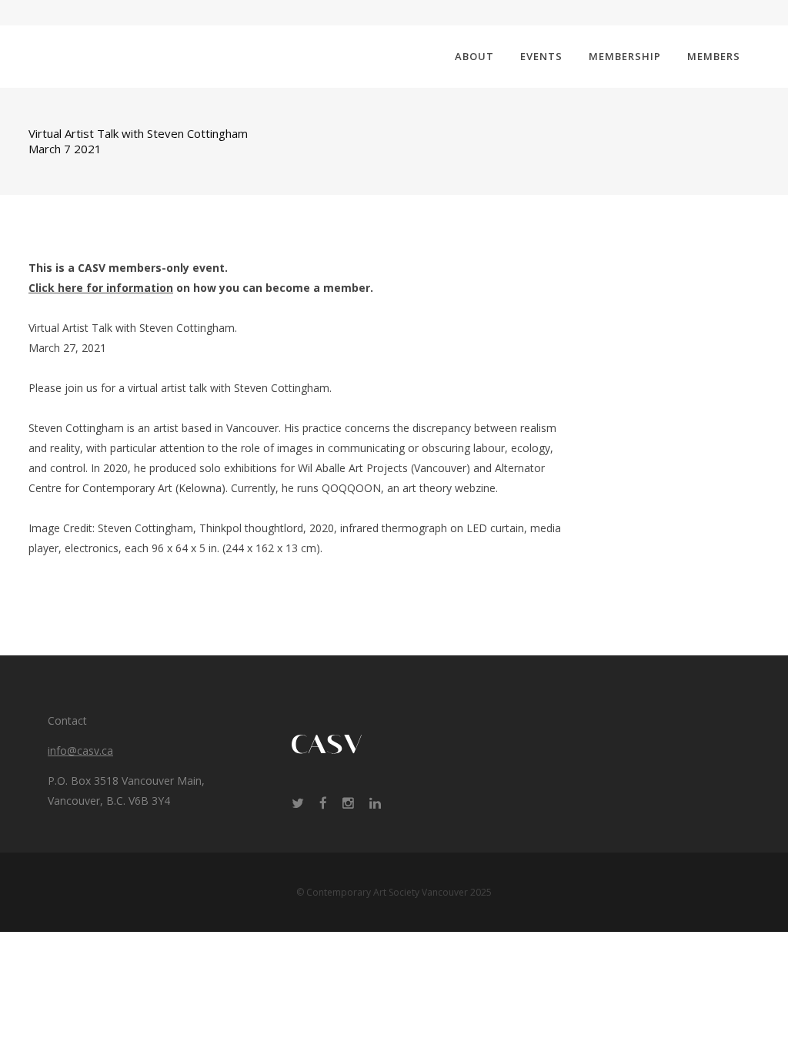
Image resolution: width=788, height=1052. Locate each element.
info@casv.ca (80, 750)
